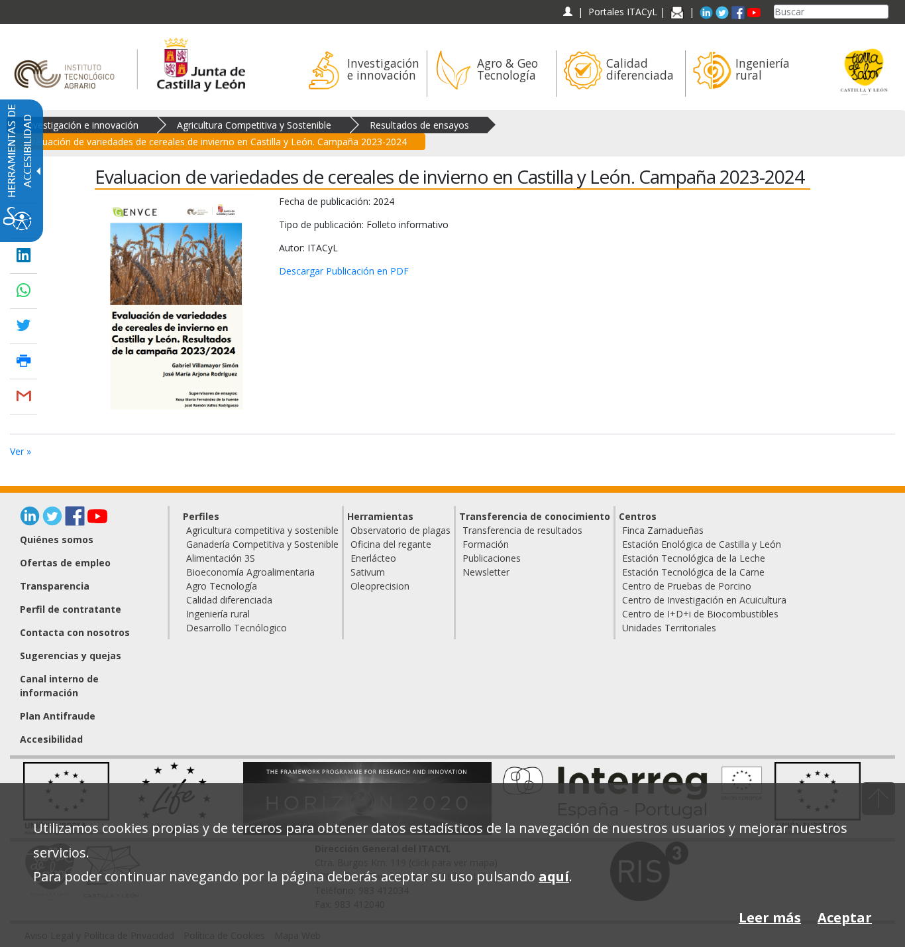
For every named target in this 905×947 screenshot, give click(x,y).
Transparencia (54, 586)
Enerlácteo (373, 558)
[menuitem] (362, 73)
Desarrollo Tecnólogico (236, 627)
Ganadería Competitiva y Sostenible (262, 544)
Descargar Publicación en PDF (344, 271)
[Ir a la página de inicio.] (68, 62)
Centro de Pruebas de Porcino (686, 586)
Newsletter (485, 572)
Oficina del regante (390, 544)
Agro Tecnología (221, 586)
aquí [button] (554, 876)
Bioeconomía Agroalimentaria (250, 572)
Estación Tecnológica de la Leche (693, 558)
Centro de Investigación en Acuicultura (704, 600)
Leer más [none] (770, 917)
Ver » (20, 451)
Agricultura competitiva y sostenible (262, 530)
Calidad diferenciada (229, 600)
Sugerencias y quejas (70, 655)
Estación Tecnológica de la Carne (693, 572)
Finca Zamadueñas (663, 530)
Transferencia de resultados (522, 530)
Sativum (367, 572)
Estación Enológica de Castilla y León (701, 544)
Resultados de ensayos (419, 125)
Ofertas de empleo (65, 562)
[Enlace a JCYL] (200, 62)
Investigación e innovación (81, 125)
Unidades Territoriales (669, 627)
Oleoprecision (379, 586)
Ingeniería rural (218, 613)
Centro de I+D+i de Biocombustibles (700, 613)
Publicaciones (491, 558)
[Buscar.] (883, 12)
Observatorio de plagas (400, 530)
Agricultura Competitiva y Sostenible (254, 125)
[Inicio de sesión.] (567, 11)
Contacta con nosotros (75, 632)
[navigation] (622, 11)
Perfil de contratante (70, 609)
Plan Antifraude (57, 716)
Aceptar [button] (845, 917)
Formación (485, 544)
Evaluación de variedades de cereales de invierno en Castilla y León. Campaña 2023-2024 (216, 141)
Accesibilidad (51, 739)
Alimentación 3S (220, 558)
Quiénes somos (56, 539)
